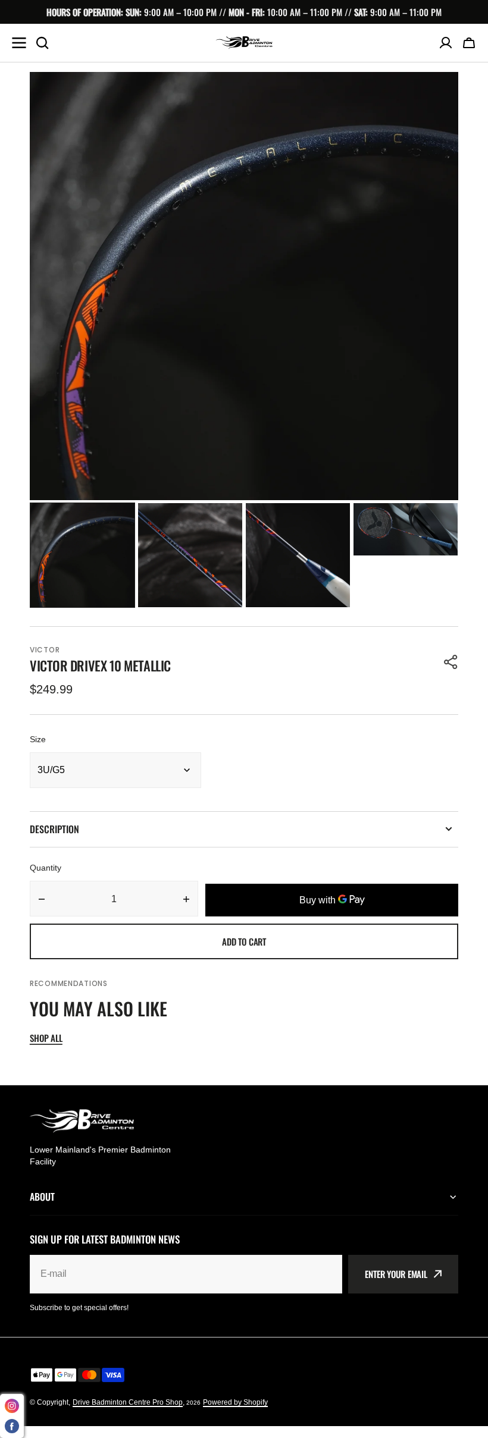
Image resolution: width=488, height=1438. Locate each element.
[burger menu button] (19, 43)
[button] (469, 43)
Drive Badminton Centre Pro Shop (128, 1402)
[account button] (446, 43)
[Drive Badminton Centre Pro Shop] (244, 42)
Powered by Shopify (235, 1402)
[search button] (42, 43)
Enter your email (396, 1273)
